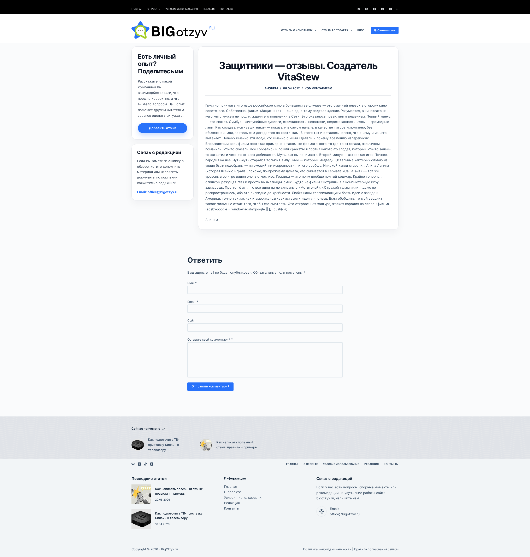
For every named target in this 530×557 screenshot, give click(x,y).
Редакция (209, 8)
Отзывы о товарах (335, 30)
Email (192, 302)
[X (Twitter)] (366, 9)
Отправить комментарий (210, 386)
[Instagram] (374, 9)
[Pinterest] (382, 9)
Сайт (191, 321)
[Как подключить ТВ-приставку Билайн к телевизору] (137, 445)
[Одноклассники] (139, 464)
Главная (136, 8)
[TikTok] (145, 464)
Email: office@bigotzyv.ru (157, 192)
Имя (192, 283)
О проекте (153, 8)
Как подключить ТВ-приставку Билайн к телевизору (163, 445)
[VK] (133, 464)
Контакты (226, 8)
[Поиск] (397, 9)
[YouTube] (390, 9)
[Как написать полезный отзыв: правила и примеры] (206, 445)
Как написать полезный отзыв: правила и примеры (237, 444)
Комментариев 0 (318, 88)
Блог (360, 30)
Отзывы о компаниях (297, 30)
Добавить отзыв (384, 30)
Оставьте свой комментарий (210, 339)
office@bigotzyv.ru (345, 514)
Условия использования (181, 8)
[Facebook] (359, 9)
